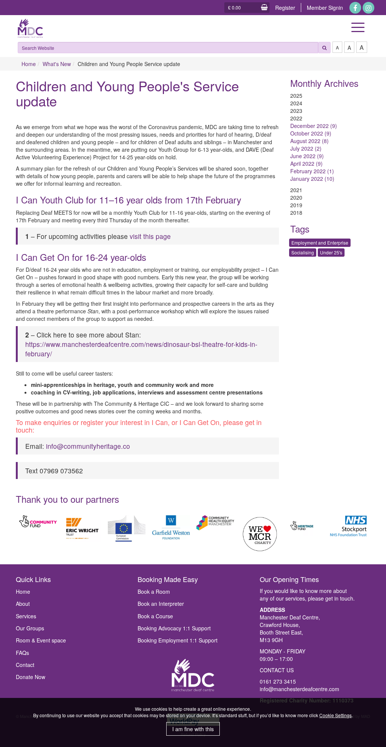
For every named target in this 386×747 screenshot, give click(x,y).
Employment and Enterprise (319, 242)
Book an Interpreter (161, 603)
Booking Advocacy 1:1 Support (174, 628)
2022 (296, 118)
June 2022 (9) (307, 156)
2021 (296, 190)
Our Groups (30, 628)
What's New (57, 64)
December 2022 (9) (313, 125)
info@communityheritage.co (88, 446)
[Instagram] (368, 8)
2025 (296, 95)
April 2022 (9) (306, 163)
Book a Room (154, 591)
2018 (296, 212)
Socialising (302, 252)
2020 (296, 197)
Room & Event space (41, 640)
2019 (296, 205)
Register (285, 7)
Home (28, 64)
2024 (296, 103)
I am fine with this (193, 729)
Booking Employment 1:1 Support (178, 640)
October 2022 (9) (310, 133)
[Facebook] (355, 8)
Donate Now (30, 677)
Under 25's (331, 252)
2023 (296, 110)
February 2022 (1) (312, 171)
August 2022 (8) (309, 141)
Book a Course (155, 616)
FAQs (22, 652)
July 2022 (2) (306, 148)
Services (26, 616)
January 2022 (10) (312, 178)
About (23, 603)
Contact (25, 664)
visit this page (150, 236)
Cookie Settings (335, 715)
